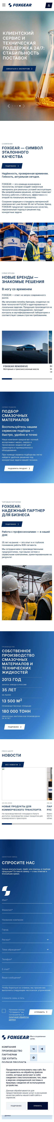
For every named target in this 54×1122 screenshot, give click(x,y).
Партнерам (9, 1054)
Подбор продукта (14, 1062)
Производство (12, 1050)
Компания (9, 1047)
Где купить (9, 1058)
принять (38, 1106)
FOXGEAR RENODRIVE (15, 366)
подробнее (16, 1106)
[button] (8, 106)
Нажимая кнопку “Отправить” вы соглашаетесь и (19, 1014)
